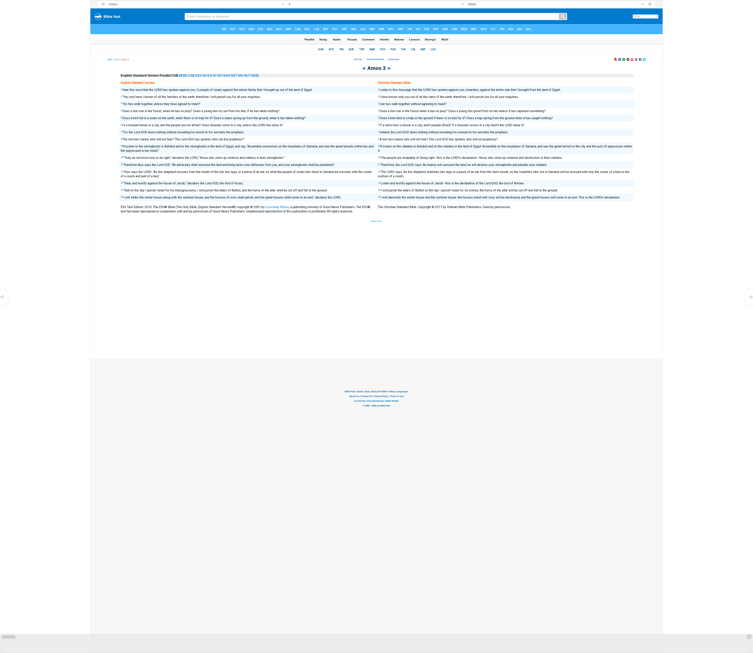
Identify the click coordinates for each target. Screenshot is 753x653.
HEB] (255, 75)
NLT (247, 75)
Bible (109, 59)
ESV (198, 75)
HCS (206, 75)
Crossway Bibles (277, 207)
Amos (117, 59)
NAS (226, 75)
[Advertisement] (376, 329)
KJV (213, 75)
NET (234, 75)
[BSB (183, 75)
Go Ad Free (9, 637)
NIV (240, 75)
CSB (191, 75)
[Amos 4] (748, 306)
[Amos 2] (5, 306)
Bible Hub (376, 221)
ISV (219, 75)
